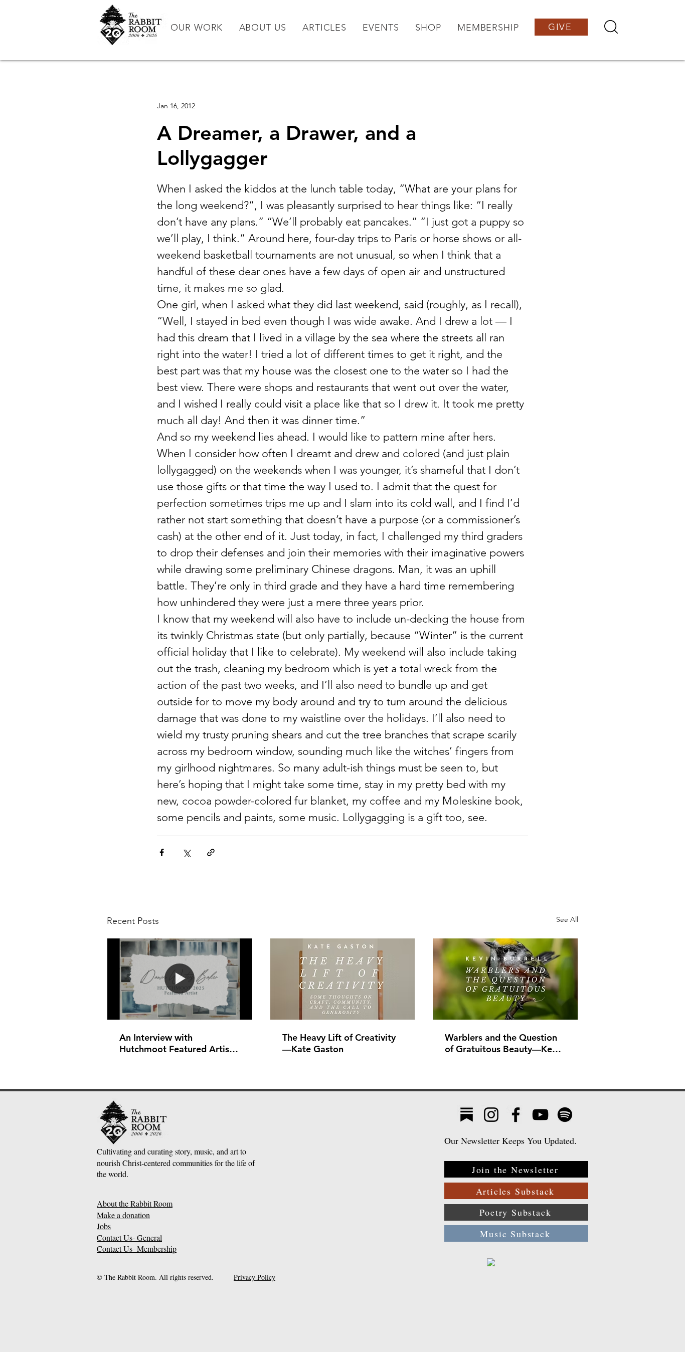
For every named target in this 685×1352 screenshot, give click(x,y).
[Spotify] (565, 1114)
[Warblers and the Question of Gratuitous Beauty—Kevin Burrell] (505, 979)
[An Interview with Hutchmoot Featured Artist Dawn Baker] (179, 979)
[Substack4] (466, 1114)
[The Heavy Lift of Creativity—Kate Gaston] (342, 979)
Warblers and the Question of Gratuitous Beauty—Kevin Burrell (504, 1043)
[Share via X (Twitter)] (186, 852)
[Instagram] (491, 1114)
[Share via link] (211, 852)
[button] (196, 27)
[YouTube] (540, 1114)
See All (567, 919)
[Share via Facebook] (161, 852)
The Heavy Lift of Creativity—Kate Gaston (339, 1043)
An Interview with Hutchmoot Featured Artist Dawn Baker (176, 1043)
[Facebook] (516, 1114)
